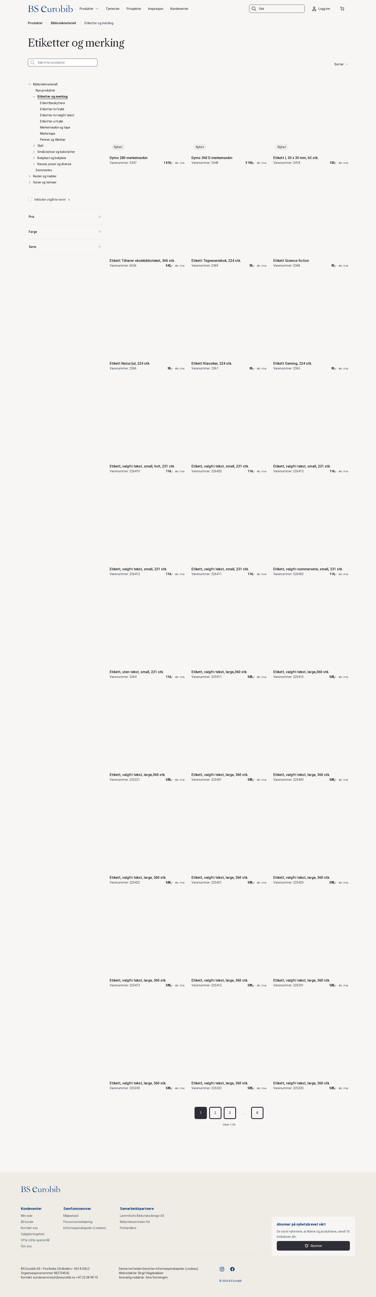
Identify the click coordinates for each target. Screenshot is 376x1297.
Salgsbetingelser (33, 1234)
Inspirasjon (155, 8)
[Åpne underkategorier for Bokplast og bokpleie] (34, 158)
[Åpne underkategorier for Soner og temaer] (29, 182)
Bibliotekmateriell (63, 23)
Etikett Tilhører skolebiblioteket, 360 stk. (142, 261)
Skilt (40, 145)
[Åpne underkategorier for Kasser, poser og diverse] (34, 164)
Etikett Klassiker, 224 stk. (211, 363)
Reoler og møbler (45, 176)
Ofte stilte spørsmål (35, 1240)
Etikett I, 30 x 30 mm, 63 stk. (296, 158)
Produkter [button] (87, 8)
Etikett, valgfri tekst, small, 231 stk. (220, 466)
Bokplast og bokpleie (51, 158)
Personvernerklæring (77, 1222)
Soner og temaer (45, 182)
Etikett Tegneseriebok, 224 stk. (216, 261)
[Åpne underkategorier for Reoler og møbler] (29, 176)
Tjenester (113, 8)
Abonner (316, 1246)
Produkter (35, 23)
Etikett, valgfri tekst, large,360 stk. (219, 672)
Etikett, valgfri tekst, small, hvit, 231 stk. (142, 466)
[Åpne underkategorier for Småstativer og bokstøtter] (34, 152)
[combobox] (277, 9)
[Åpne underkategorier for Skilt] (34, 146)
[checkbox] (30, 199)
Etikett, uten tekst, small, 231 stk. (137, 672)
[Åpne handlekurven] (343, 8)
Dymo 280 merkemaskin (129, 158)
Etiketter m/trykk (52, 109)
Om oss (26, 1246)
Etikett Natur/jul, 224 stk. (130, 363)
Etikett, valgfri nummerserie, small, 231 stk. (308, 569)
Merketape (47, 133)
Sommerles (44, 170)
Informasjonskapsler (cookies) (84, 1228)
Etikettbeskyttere (52, 103)
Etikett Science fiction (291, 261)
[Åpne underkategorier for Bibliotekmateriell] (29, 84)
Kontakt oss (29, 1228)
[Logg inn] (322, 8)
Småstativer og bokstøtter (56, 152)
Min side (26, 1215)
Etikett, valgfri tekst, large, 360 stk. (219, 775)
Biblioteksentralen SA (135, 1222)
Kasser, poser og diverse (54, 164)
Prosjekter (134, 8)
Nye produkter (45, 90)
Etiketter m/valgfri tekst (57, 115)
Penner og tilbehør (52, 139)
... (244, 1113)
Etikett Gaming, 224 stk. (292, 363)
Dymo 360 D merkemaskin (211, 158)
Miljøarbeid (70, 1215)
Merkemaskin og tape (55, 127)
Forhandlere (128, 1228)
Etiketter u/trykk (51, 121)
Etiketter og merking (98, 23)
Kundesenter (179, 8)
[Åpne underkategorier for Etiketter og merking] (34, 96)
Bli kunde (27, 1222)
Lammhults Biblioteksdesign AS (142, 1215)
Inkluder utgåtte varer (52, 199)
